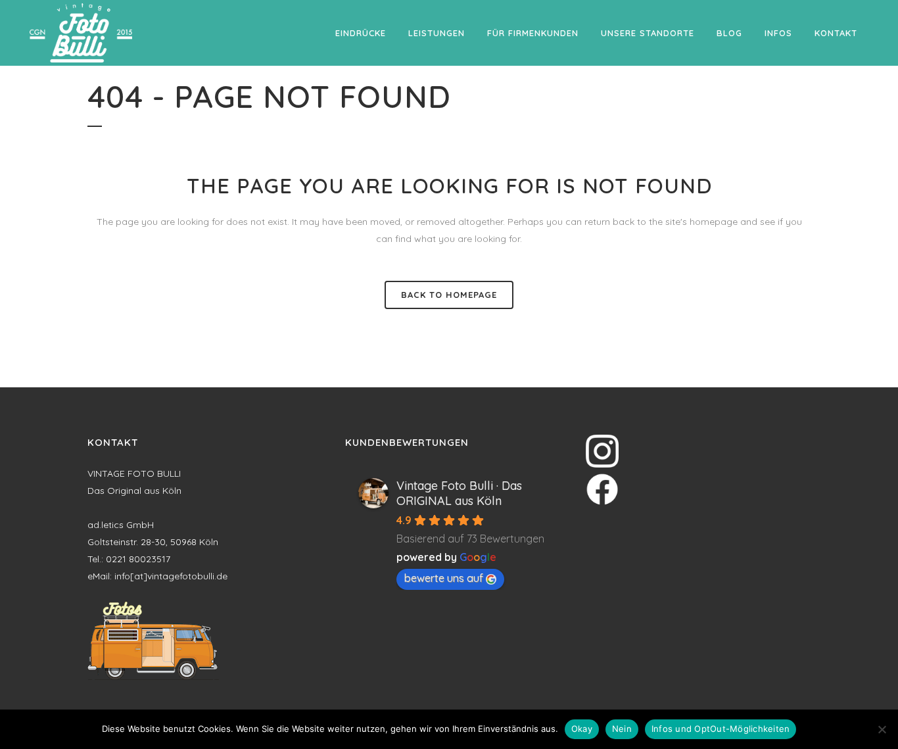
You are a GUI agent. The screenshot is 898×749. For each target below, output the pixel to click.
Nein (622, 728)
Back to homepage (449, 294)
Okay (581, 728)
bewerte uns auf (443, 578)
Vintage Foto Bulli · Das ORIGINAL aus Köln (459, 493)
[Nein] (881, 729)
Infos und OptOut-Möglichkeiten (720, 728)
